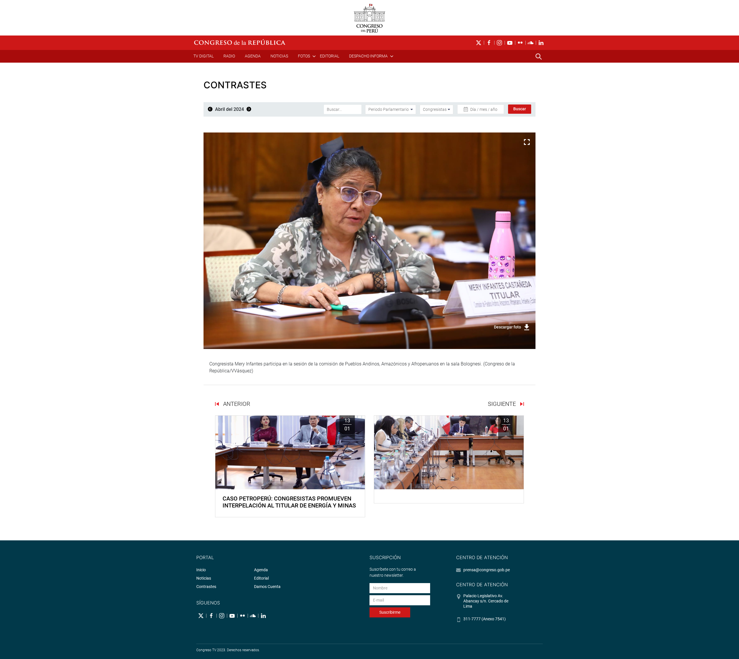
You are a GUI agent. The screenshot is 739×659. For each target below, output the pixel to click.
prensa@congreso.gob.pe (486, 569)
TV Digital (203, 56)
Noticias (279, 56)
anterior (236, 403)
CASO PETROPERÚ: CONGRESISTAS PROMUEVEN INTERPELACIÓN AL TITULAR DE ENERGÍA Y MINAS (289, 502)
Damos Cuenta (267, 586)
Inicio (201, 569)
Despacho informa (368, 56)
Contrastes (206, 586)
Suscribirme (389, 612)
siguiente (502, 403)
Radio (229, 56)
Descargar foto (507, 327)
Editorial (329, 56)
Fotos (304, 56)
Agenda (253, 56)
